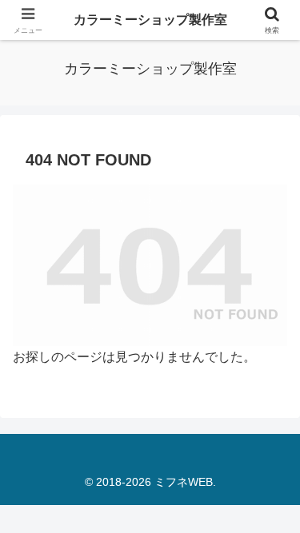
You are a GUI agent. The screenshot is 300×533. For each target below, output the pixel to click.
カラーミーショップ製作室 (150, 19)
